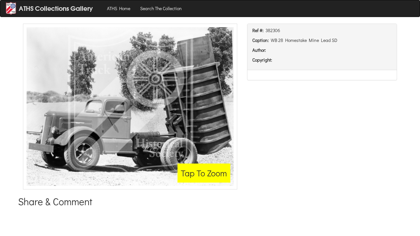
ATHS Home (118, 8)
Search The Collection (161, 8)
